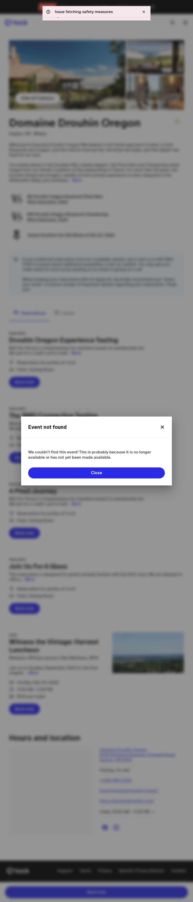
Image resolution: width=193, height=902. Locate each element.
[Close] (162, 427)
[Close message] (143, 11)
